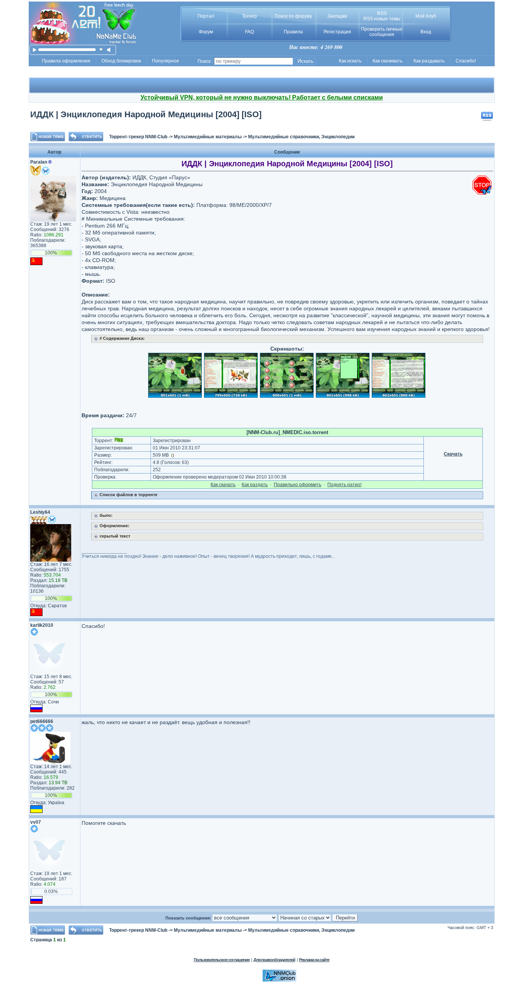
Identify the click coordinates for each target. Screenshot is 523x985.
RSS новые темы (381, 18)
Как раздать (255, 484)
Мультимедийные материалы (208, 136)
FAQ (249, 31)
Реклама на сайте (314, 959)
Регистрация (337, 31)
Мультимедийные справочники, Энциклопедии (301, 136)
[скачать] (101, 49)
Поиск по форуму (293, 16)
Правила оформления (66, 61)
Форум (206, 31)
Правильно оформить (297, 484)
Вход (425, 31)
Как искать (350, 61)
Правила (293, 31)
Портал (206, 16)
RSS (382, 13)
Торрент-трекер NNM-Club (138, 136)
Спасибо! (466, 61)
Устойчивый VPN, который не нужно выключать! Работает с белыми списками (262, 97)
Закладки (337, 16)
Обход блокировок (121, 61)
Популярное (165, 61)
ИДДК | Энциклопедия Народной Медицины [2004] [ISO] (146, 114)
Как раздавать (429, 61)
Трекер (249, 16)
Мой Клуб (425, 16)
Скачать (453, 454)
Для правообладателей (274, 959)
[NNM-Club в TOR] (279, 980)
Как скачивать (387, 61)
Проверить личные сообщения (381, 31)
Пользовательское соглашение (222, 959)
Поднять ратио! (344, 484)
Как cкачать (223, 484)
